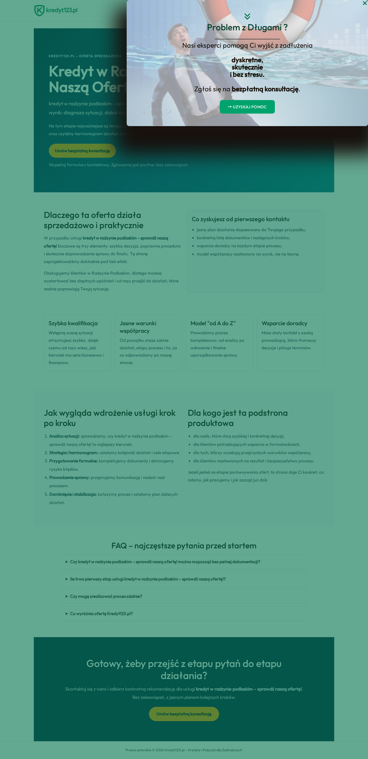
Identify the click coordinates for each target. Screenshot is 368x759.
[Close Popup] (365, 3)
